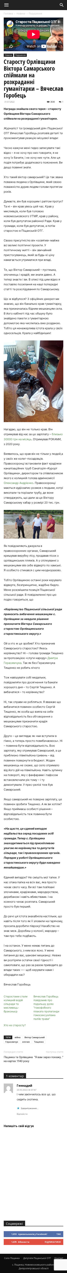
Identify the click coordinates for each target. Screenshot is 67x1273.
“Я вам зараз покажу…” (48, 1057)
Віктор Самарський (35, 1037)
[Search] (62, 5)
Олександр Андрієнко (18, 483)
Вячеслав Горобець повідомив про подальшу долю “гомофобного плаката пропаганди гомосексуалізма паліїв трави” (46, 1007)
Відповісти (22, 1114)
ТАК (58, 1234)
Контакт (59, 1258)
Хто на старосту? (15, 1025)
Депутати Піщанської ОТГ (37, 1258)
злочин (26, 1041)
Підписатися (53, 1241)
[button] (6, 5)
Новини (21, 13)
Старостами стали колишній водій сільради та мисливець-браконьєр (15, 1004)
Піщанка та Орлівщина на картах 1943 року (18, 1059)
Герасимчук (11, 1041)
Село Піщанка (12, 1258)
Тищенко (39, 1041)
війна (17, 1037)
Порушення (35, 13)
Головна (8, 13)
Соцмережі (14, 1223)
